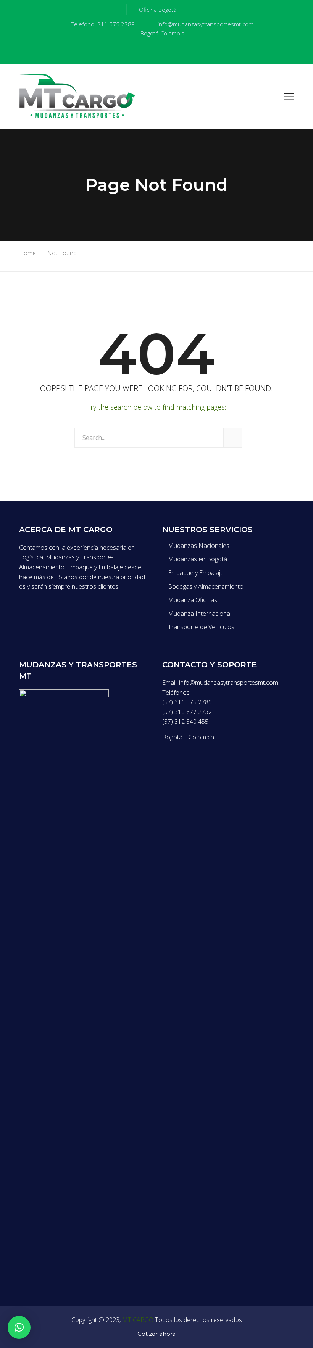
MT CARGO (138, 1320)
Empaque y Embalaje (196, 573)
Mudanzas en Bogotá (197, 559)
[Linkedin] (164, 52)
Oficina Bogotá (157, 9)
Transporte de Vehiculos (201, 627)
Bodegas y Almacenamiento (206, 586)
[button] (19, 1327)
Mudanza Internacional (199, 613)
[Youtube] (148, 52)
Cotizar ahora (156, 1333)
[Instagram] (181, 52)
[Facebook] (132, 52)
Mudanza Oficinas (192, 600)
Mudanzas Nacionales (198, 545)
